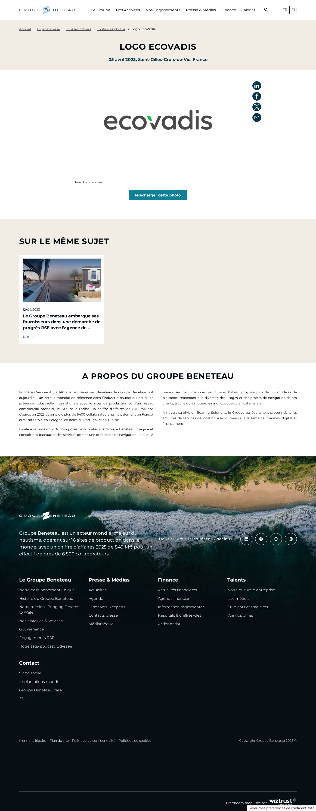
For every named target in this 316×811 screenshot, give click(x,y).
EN (294, 10)
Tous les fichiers (78, 29)
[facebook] (261, 539)
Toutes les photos (111, 29)
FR (285, 10)
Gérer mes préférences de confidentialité (281, 808)
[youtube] (276, 539)
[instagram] (291, 539)
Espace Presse (48, 29)
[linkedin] (246, 539)
